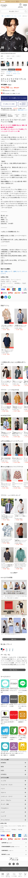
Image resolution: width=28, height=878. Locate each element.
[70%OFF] (20, 316)
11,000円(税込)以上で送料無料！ (5, 736)
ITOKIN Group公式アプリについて (14, 689)
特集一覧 (13, 639)
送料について (17, 271)
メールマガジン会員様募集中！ (22, 720)
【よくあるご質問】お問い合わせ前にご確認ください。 (5, 753)
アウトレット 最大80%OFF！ (14, 720)
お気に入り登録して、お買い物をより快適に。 (22, 737)
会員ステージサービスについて (5, 705)
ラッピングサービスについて (22, 752)
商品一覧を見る (13, 669)
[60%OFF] (7, 340)
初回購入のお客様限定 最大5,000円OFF (5, 690)
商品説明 (3, 115)
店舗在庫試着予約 (24, 104)
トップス (8, 73)
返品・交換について (6, 271)
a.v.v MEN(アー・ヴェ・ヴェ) (13, 71)
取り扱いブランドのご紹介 (14, 705)
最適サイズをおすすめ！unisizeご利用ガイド (5, 721)
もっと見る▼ (14, 572)
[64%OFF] (7, 316)
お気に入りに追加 (9, 104)
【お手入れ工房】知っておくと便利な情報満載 (14, 753)
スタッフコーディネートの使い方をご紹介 (22, 706)
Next (27, 33)
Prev (1, 33)
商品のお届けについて (22, 110)
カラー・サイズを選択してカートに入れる (15, 98)
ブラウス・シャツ (16, 73)
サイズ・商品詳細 (10, 115)
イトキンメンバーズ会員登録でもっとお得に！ (14, 737)
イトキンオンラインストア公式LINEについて (22, 690)
